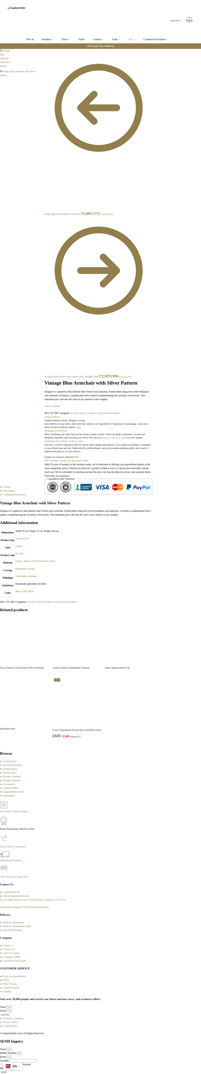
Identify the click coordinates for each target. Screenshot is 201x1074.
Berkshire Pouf (7, 728)
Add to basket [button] (77, 744)
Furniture (90, 413)
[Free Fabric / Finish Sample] (3, 807)
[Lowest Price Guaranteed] (4, 842)
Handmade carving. (25, 568)
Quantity (4, 1060)
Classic (19, 546)
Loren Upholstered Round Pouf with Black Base (76, 730)
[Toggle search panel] (43, 17)
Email (3, 1010)
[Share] (42, 55)
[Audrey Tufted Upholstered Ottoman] (76, 639)
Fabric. (18, 561)
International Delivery (11, 860)
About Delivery (52, 417)
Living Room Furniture (108, 413)
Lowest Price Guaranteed (12, 846)
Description (9, 490)
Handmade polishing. (26, 576)
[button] (189, 18)
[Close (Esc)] (42, 51)
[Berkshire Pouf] (24, 700)
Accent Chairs (77, 413)
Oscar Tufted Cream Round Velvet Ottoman (22, 667)
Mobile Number (8, 1053)
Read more (24, 673)
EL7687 (19, 553)
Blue (17, 591)
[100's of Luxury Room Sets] (4, 873)
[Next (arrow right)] (42, 70)
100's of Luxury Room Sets (14, 876)
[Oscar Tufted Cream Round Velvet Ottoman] (24, 639)
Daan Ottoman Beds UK (117, 667)
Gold (24, 591)
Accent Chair (22, 538)
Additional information (14, 494)
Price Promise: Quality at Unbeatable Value (66, 460)
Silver (31, 591)
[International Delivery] (4, 856)
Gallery (7, 487)
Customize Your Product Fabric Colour (64, 441)
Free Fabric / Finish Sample (14, 811)
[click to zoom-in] (20, 90)
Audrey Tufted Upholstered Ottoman (70, 667)
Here (76, 457)
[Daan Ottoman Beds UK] (129, 639)
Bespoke (26, 1064)
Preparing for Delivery (55, 430)
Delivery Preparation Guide (114, 437)
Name (3, 1007)
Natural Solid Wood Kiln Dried (39, 561)
